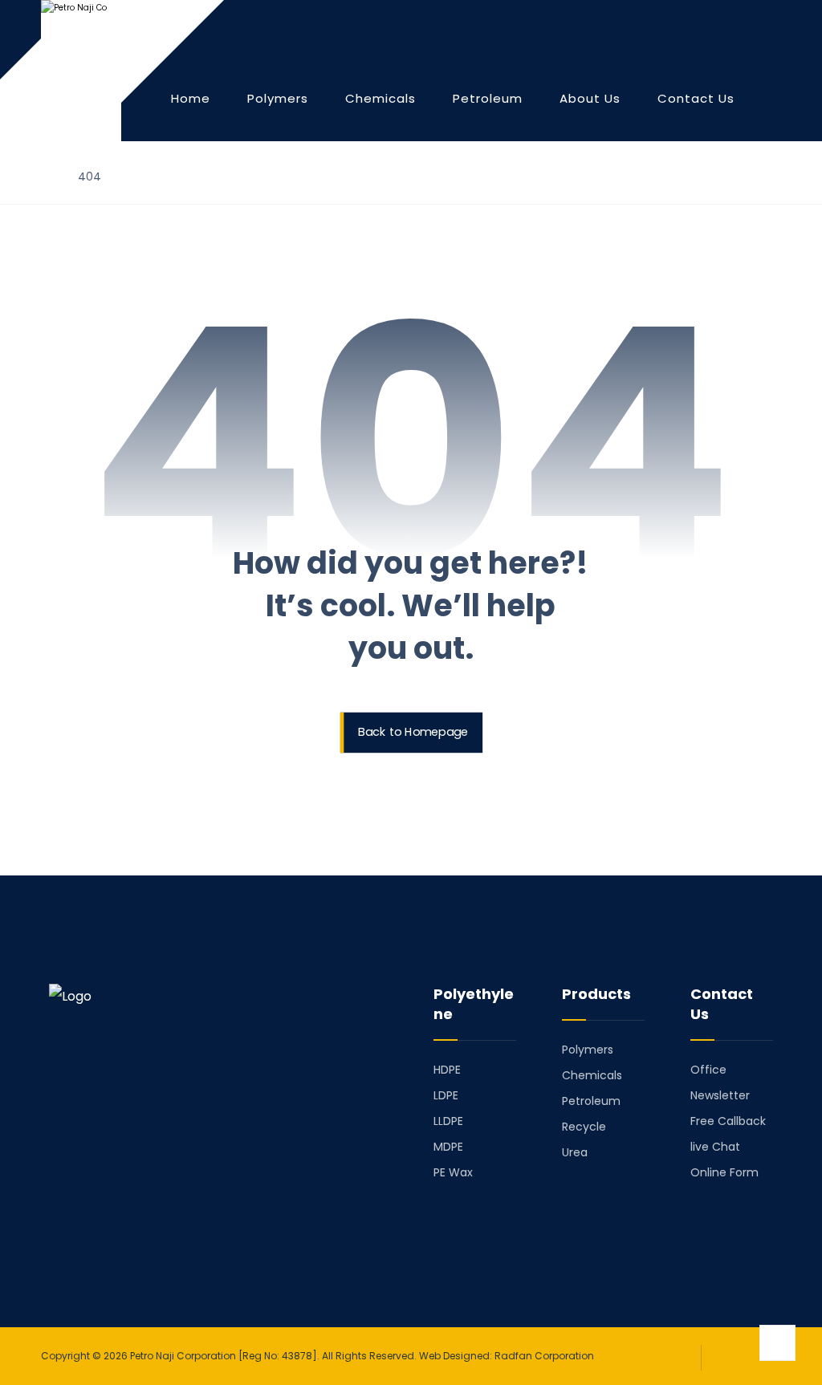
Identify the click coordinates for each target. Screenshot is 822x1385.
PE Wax (453, 1172)
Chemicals (592, 1075)
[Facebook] (60, 1250)
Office (708, 1070)
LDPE (445, 1095)
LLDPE (448, 1121)
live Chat (715, 1147)
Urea (575, 1152)
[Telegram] (105, 1250)
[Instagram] (127, 1250)
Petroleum (591, 1101)
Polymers (587, 1050)
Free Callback (728, 1121)
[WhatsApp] (150, 1250)
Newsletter (720, 1095)
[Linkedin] (82, 1250)
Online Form (724, 1172)
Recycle (584, 1127)
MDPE (448, 1147)
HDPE (447, 1070)
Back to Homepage (413, 732)
